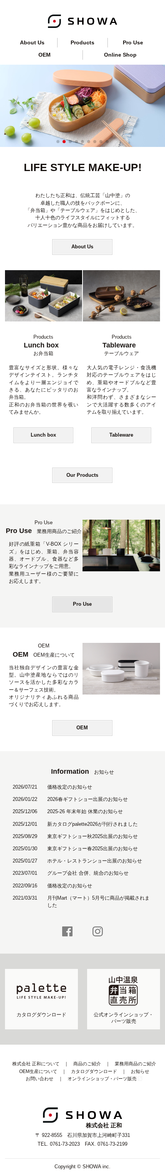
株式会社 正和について (35, 1063)
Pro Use (133, 42)
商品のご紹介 (87, 1063)
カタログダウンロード (94, 1071)
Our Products (82, 475)
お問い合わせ (39, 1078)
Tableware (121, 435)
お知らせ (140, 1071)
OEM (44, 55)
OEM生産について (38, 1071)
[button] (57, 141)
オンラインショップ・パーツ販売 (102, 1078)
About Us (32, 42)
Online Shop (120, 55)
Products (82, 42)
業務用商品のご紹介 (135, 1063)
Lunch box (43, 435)
